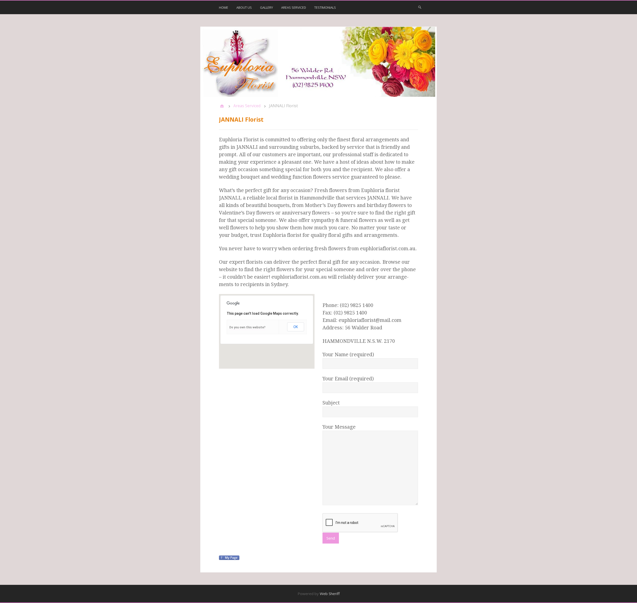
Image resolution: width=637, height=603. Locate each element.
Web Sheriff (330, 593)
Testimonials (325, 7)
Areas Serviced (293, 7)
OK (295, 327)
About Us (244, 7)
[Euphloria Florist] (318, 62)
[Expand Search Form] (419, 7)
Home (223, 7)
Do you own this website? (247, 327)
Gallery (266, 7)
